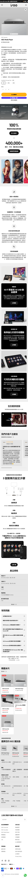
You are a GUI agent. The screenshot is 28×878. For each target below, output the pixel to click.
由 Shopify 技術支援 (15, 874)
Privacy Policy (18, 856)
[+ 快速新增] (12, 685)
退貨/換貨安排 (18, 851)
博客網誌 (3, 851)
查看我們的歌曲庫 (14, 151)
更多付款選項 (14, 100)
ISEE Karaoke (4, 37)
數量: (2, 86)
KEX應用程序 (18, 842)
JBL (2, 839)
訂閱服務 (17, 837)
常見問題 (17, 829)
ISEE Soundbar (5, 708)
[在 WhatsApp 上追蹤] (9, 861)
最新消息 (3, 849)
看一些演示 (14, 133)
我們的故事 (18, 849)
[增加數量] (8, 89)
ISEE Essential (5, 688)
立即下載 (14, 564)
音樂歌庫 (3, 837)
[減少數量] (3, 89)
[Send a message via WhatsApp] (25, 875)
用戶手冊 (17, 832)
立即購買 (14, 303)
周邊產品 (3, 834)
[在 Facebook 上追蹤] (2, 861)
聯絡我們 (17, 827)
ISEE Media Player (19, 688)
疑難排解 (17, 834)
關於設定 (17, 839)
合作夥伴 (17, 854)
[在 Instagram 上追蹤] (5, 861)
